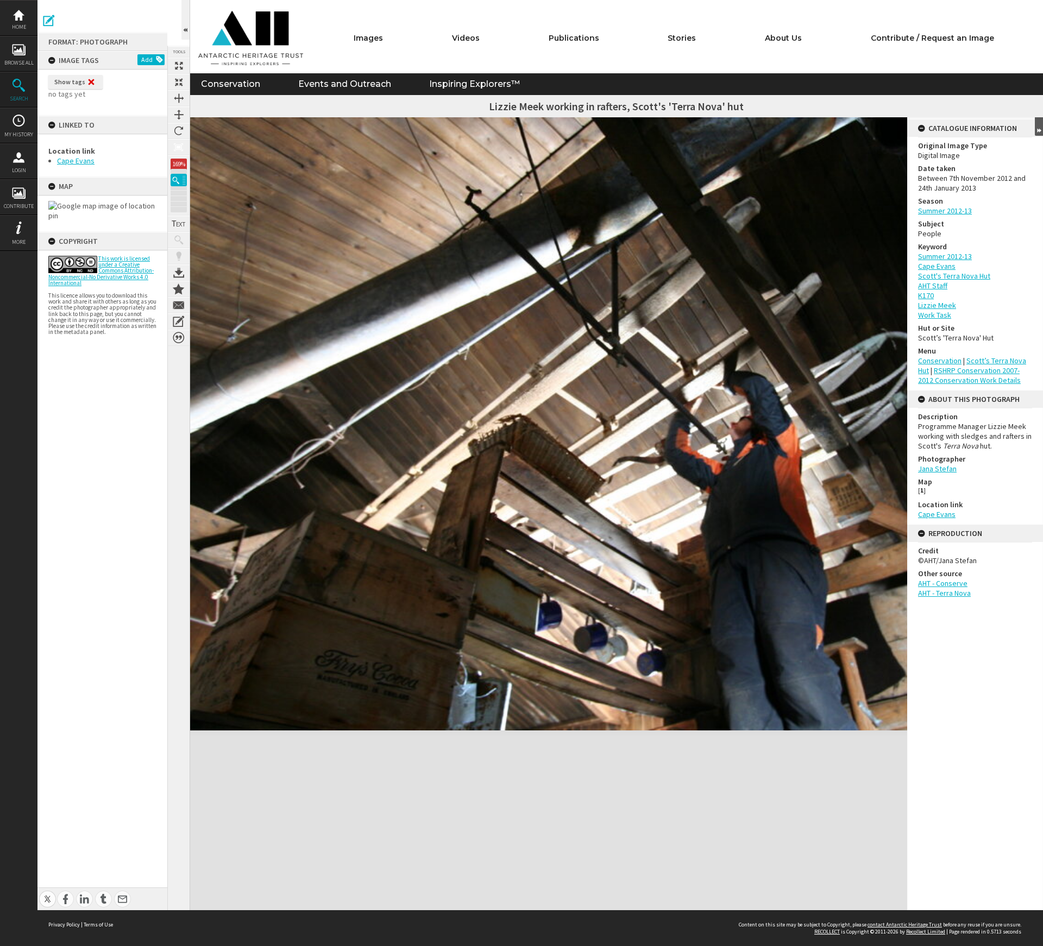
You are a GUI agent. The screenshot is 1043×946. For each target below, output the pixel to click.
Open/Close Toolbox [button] (185, 20)
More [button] (19, 241)
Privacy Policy (64, 924)
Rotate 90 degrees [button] (179, 131)
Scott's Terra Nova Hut (954, 276)
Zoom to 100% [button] (179, 147)
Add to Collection (179, 289)
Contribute (19, 206)
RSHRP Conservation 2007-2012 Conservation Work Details (969, 375)
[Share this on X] (47, 893)
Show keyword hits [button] (179, 240)
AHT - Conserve (942, 583)
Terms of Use (98, 924)
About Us (783, 38)
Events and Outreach (344, 84)
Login (19, 170)
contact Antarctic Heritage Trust (905, 924)
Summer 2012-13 (945, 211)
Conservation (230, 84)
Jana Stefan (937, 469)
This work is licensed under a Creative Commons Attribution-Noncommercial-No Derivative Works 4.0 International (101, 271)
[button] (179, 180)
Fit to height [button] (179, 114)
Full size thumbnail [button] (179, 66)
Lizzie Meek (937, 305)
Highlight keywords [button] (179, 256)
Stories (682, 38)
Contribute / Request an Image (932, 38)
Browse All (19, 62)
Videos (466, 38)
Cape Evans (76, 161)
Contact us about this (179, 305)
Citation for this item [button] (179, 338)
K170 (926, 295)
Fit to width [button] (179, 98)
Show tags (69, 82)
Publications (574, 38)
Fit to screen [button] (179, 82)
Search (19, 98)
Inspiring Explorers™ (474, 84)
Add (147, 59)
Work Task (934, 315)
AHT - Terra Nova (944, 593)
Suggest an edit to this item (49, 21)
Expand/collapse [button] (1039, 126)
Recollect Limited (925, 931)
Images (368, 38)
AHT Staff (932, 286)
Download (179, 272)
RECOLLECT (827, 931)
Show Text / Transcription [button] (179, 224)
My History (18, 134)
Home (19, 26)
